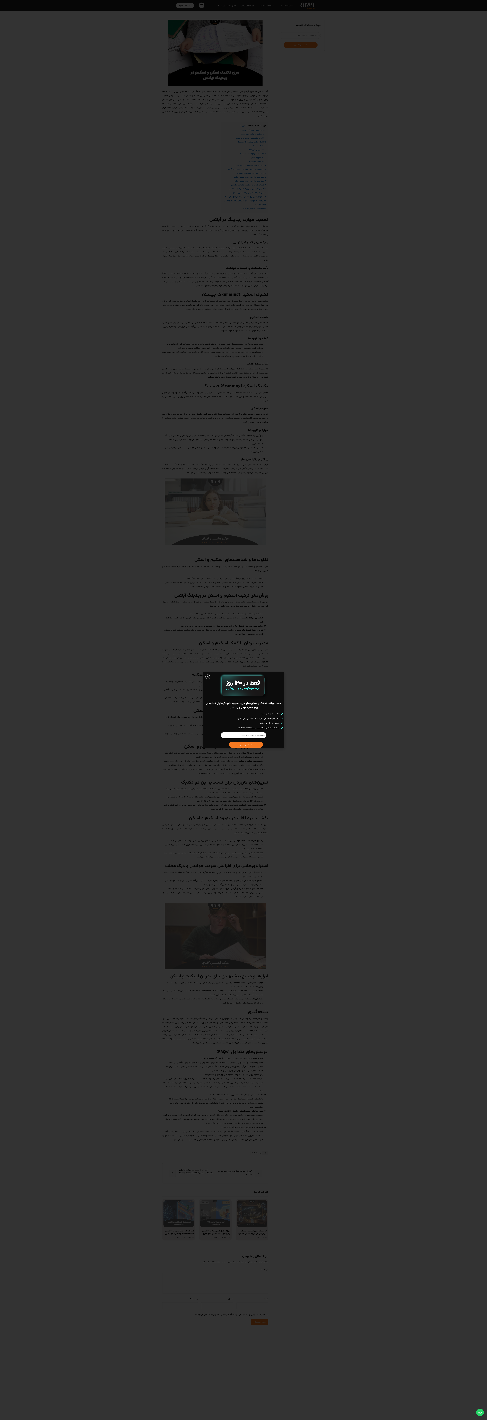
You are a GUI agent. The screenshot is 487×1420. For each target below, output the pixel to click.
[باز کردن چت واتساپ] (480, 1412)
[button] (207, 676)
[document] (243, 710)
